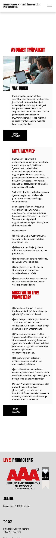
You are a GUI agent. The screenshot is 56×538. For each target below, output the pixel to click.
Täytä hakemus (15, 135)
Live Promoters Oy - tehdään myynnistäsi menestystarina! (21, 6)
